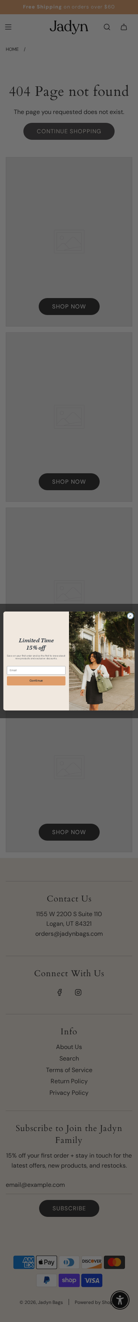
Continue (36, 680)
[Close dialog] (130, 616)
